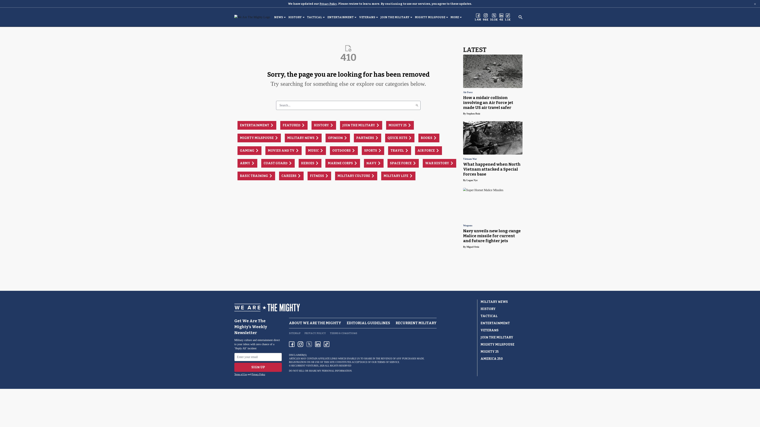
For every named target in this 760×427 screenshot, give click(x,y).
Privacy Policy (328, 3)
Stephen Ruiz (473, 113)
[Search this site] (520, 17)
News (278, 17)
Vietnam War (470, 159)
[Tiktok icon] (326, 344)
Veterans (367, 17)
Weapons (467, 225)
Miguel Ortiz (472, 247)
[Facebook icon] (291, 344)
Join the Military (394, 17)
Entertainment (340, 17)
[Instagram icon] (300, 344)
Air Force (468, 92)
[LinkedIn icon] (318, 344)
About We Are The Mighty (315, 323)
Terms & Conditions (343, 333)
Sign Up (258, 367)
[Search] (417, 105)
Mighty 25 (490, 351)
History (295, 17)
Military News (494, 302)
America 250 (492, 359)
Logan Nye (472, 180)
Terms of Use (240, 374)
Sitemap (294, 333)
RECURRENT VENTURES (304, 365)
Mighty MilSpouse (430, 17)
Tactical (314, 17)
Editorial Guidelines (368, 323)
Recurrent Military (416, 323)
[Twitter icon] (309, 344)
